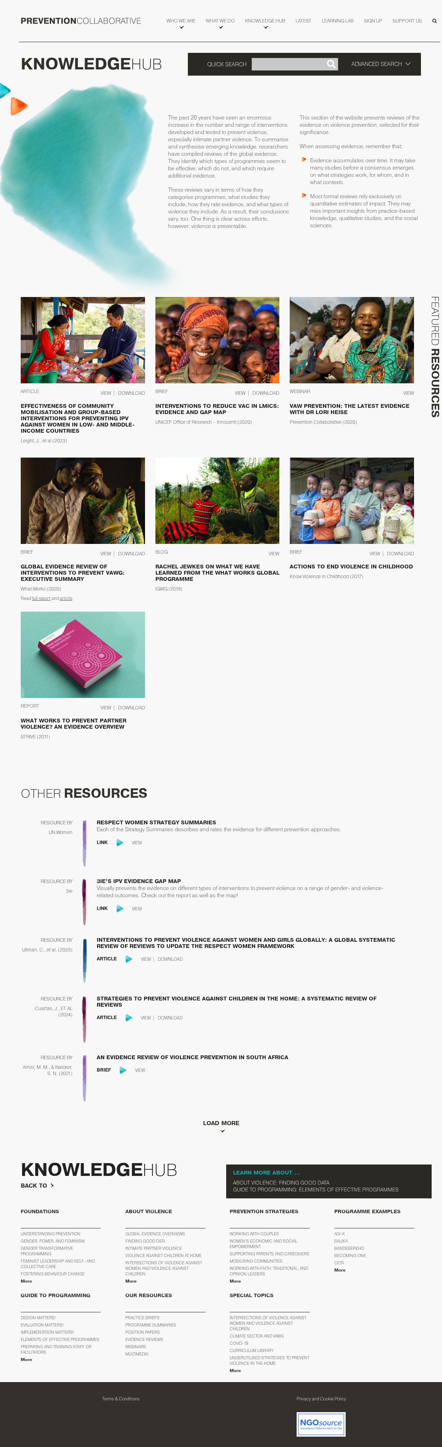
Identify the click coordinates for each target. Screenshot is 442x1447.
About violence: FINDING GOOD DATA (281, 1182)
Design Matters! (38, 1317)
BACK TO (34, 1186)
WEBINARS (135, 1346)
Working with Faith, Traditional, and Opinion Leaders (269, 1271)
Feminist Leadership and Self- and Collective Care (58, 1263)
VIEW (105, 393)
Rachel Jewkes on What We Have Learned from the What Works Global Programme (217, 573)
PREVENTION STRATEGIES (264, 1211)
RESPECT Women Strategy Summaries (156, 822)
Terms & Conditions (121, 1398)
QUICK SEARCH (227, 63)
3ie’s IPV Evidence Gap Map (139, 881)
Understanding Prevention (50, 1233)
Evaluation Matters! (42, 1325)
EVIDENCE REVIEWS (144, 1339)
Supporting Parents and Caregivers (269, 1253)
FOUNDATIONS (40, 1211)
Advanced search (377, 63)
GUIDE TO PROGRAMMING (55, 1295)
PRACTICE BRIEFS (142, 1317)
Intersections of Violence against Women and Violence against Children (163, 1268)
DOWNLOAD (131, 393)
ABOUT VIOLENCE (148, 1211)
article (66, 598)
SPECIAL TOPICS (251, 1295)
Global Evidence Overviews (155, 1233)
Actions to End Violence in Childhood (351, 566)
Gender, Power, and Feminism (53, 1241)
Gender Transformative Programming (47, 1251)
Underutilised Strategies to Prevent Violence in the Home (269, 1360)
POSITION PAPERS (142, 1332)
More (26, 1281)
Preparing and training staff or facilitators (56, 1349)
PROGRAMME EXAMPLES (367, 1211)
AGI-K (339, 1233)
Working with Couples (254, 1233)
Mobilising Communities (256, 1261)
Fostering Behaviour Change (53, 1273)
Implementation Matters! (47, 1332)
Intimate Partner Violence (153, 1248)
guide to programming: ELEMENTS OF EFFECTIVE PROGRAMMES (316, 1189)
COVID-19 (239, 1343)
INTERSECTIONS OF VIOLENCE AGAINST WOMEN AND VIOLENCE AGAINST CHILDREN (268, 1323)
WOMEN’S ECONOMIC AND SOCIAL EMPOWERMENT (263, 1243)
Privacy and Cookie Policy (321, 1398)
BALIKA (341, 1241)
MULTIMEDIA (136, 1354)
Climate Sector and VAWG (257, 1336)
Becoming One (350, 1255)
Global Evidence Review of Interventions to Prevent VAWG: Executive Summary (73, 573)
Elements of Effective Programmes (60, 1339)
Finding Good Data (145, 1241)
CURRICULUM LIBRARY (251, 1350)
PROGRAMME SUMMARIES (150, 1325)
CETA (339, 1262)
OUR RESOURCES (148, 1295)
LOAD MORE (221, 1123)
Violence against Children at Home (163, 1255)
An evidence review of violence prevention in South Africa (192, 1057)
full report (41, 598)
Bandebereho (349, 1248)
